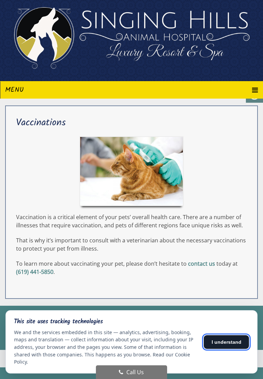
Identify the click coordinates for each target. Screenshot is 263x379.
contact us (201, 263)
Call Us (134, 372)
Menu (14, 90)
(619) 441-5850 (34, 272)
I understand (226, 342)
